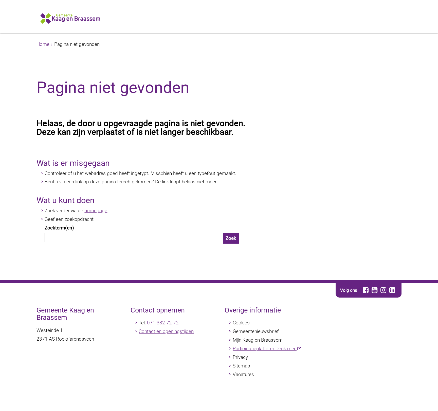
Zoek (231, 238)
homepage (95, 210)
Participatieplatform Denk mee (265, 348)
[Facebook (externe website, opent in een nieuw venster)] (365, 290)
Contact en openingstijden (166, 331)
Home (42, 44)
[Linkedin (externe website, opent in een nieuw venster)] (392, 290)
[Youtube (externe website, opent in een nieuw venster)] (374, 290)
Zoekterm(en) (59, 228)
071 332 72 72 (163, 323)
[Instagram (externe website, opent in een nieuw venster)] (383, 290)
